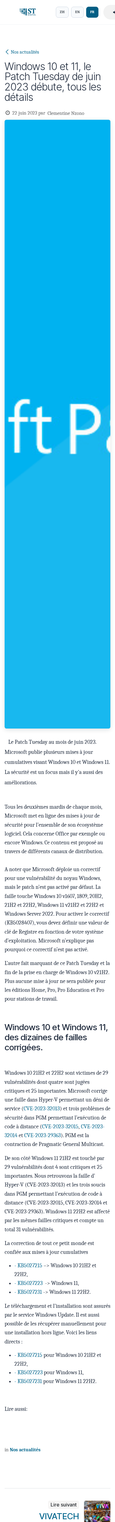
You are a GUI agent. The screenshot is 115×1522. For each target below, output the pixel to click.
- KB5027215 (29, 1265)
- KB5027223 (29, 1283)
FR (92, 12)
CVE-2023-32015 (60, 1126)
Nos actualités (25, 52)
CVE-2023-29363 (42, 1135)
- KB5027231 (28, 1292)
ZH (62, 12)
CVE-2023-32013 (42, 1108)
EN (77, 12)
